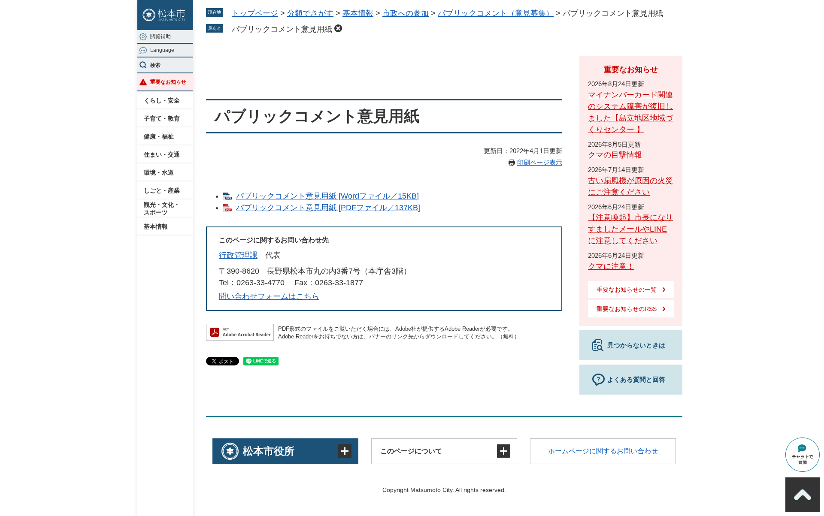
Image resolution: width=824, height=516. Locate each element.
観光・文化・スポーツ (162, 208)
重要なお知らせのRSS (627, 308)
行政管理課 (238, 255)
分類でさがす (310, 13)
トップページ (255, 13)
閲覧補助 (160, 36)
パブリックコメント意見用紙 (282, 29)
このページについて (411, 451)
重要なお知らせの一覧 (627, 289)
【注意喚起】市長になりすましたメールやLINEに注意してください (630, 229)
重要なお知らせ (168, 82)
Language (162, 50)
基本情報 (156, 226)
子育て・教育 (162, 118)
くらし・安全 (162, 100)
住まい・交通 (162, 154)
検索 (155, 65)
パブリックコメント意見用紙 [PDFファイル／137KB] (328, 207)
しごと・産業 (162, 190)
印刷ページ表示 (539, 162)
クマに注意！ (611, 266)
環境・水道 (159, 172)
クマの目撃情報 (615, 155)
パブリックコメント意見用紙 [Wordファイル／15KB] (327, 196)
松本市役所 (268, 451)
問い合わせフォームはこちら (269, 296)
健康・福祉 (159, 136)
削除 (338, 28)
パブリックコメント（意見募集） (496, 13)
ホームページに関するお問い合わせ (603, 451)
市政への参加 (405, 13)
